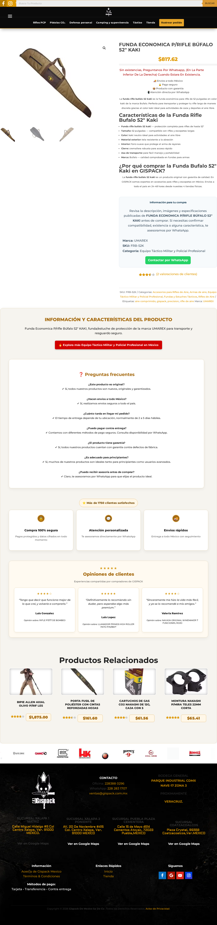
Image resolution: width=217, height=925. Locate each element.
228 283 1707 (117, 788)
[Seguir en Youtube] (180, 875)
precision (173, 301)
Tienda (150, 22)
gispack (161, 301)
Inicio (108, 871)
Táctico (137, 22)
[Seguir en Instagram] (188, 875)
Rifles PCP (39, 22)
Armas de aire (198, 292)
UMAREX (208, 301)
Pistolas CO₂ (57, 22)
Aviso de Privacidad (158, 908)
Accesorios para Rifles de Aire (171, 292)
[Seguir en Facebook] (162, 875)
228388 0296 (114, 783)
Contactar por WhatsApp (168, 260)
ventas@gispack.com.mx (108, 793)
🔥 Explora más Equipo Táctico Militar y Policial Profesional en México (108, 345)
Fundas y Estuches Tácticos (180, 296)
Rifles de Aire (206, 296)
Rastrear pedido (171, 22)
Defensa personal (81, 22)
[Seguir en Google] (171, 875)
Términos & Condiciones (41, 876)
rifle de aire (187, 301)
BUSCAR (209, 3)
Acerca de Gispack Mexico (41, 871)
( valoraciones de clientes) (176, 274)
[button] (104, 48)
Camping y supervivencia (112, 22)
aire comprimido (145, 301)
